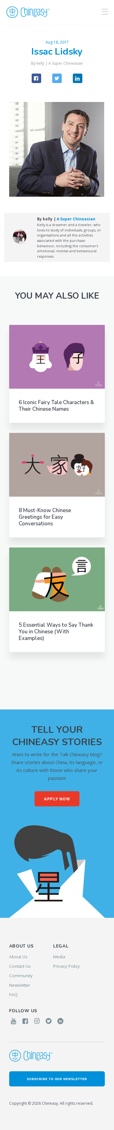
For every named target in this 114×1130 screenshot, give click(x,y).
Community (21, 975)
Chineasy (28, 12)
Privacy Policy (66, 966)
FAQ (13, 994)
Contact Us (20, 966)
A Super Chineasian (65, 63)
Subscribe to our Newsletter (57, 1079)
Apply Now (57, 799)
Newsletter (19, 985)
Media (59, 957)
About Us (18, 957)
